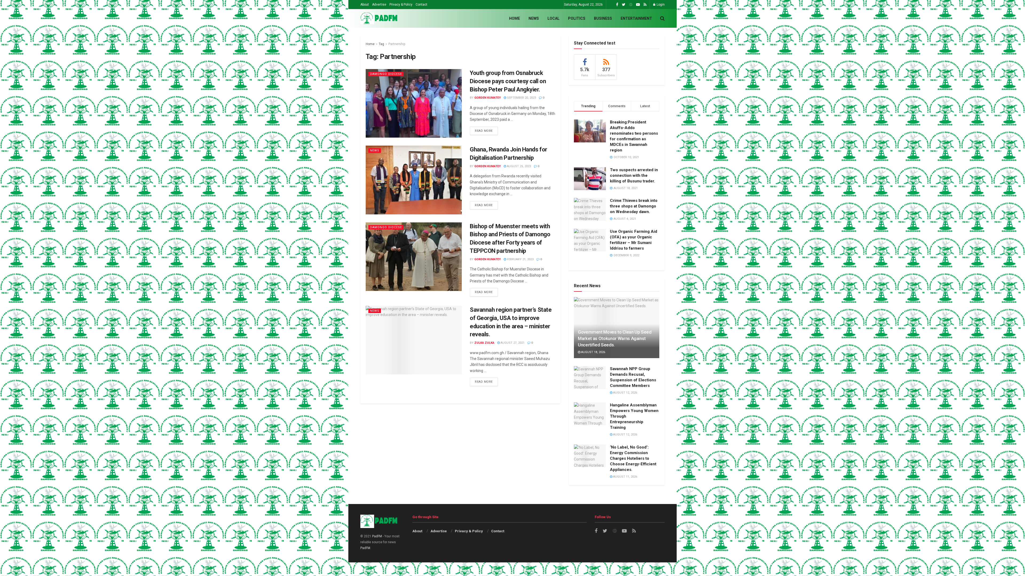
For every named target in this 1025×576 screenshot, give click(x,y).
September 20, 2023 (521, 97)
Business (603, 18)
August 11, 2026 (624, 476)
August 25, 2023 (518, 166)
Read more (484, 131)
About (364, 4)
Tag (381, 44)
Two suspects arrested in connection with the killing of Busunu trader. (634, 175)
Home (514, 18)
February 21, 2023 (520, 259)
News (534, 18)
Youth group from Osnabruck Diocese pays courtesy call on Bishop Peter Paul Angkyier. (508, 81)
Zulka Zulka (484, 343)
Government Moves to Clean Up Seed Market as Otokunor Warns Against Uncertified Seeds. (615, 338)
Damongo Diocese (386, 74)
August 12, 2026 (624, 392)
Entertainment (636, 18)
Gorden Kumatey (487, 97)
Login (660, 4)
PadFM (377, 536)
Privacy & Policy (400, 4)
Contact (421, 4)
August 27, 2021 (512, 343)
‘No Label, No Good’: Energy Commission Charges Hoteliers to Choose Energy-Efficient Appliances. (633, 458)
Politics (576, 18)
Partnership (396, 44)
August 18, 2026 (592, 352)
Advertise (379, 4)
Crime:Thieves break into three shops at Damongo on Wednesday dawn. (633, 206)
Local (553, 18)
